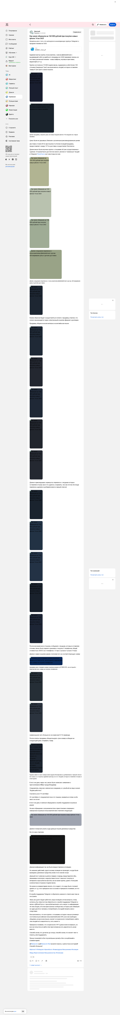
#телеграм (59, 953)
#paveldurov (48, 949)
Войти (112, 24)
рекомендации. (10, 166)
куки (15, 1011)
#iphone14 (33, 949)
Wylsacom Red (46, 944)
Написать (103, 24)
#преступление (39, 953)
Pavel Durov (41, 154)
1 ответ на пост (35, 965)
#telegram (40, 949)
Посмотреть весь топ (96, 317)
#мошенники (66, 949)
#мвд (31, 953)
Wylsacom (34, 944)
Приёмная (37, 33)
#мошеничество (50, 953)
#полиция (75, 949)
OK (23, 1011)
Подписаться (77, 32)
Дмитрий (37, 31)
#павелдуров (57, 949)
